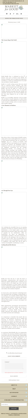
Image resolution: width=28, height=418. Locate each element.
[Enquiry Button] (21, 13)
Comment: (7, 362)
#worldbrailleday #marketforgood (15, 353)
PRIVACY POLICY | (5, 413)
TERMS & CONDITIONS (14, 415)
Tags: (7, 353)
